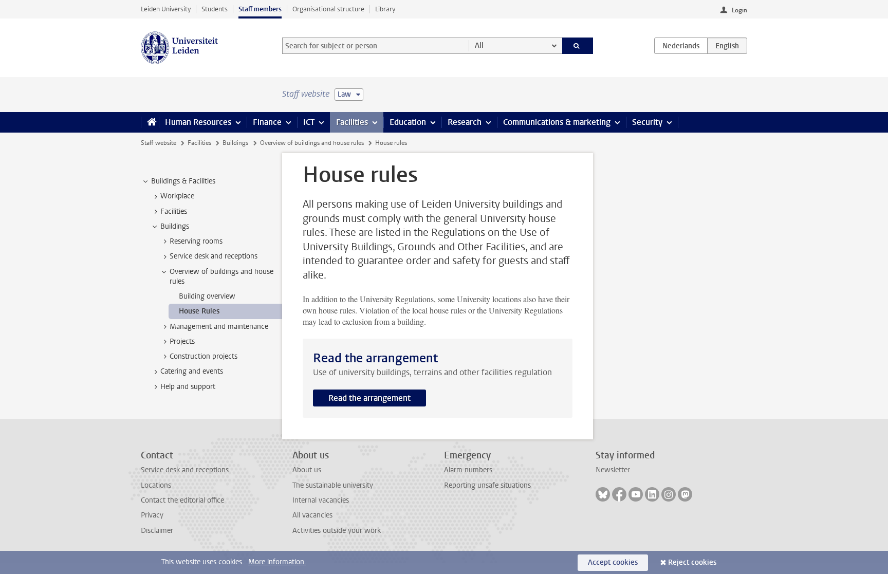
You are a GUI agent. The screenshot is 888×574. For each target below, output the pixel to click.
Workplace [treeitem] (177, 196)
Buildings (235, 143)
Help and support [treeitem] (187, 387)
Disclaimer (157, 530)
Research (465, 122)
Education (408, 122)
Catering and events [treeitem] (191, 371)
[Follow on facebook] (619, 494)
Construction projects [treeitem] (203, 356)
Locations (156, 485)
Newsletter (613, 470)
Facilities (352, 122)
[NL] (681, 46)
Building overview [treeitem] (207, 296)
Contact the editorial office (182, 500)
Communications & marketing (556, 122)
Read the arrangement (369, 398)
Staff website (158, 143)
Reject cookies (692, 562)
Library (385, 9)
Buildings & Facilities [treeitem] (183, 181)
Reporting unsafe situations (487, 485)
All (479, 45)
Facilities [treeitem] (173, 211)
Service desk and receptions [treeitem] (213, 256)
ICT (308, 122)
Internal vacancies (320, 500)
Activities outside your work (336, 530)
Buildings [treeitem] (174, 226)
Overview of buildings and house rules (312, 143)
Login (739, 10)
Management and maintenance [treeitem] (219, 326)
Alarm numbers (468, 470)
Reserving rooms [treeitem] (196, 241)
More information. (277, 562)
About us (306, 470)
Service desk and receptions (185, 470)
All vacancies (312, 515)
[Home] (150, 122)
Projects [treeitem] (182, 341)
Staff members (260, 9)
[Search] (578, 46)
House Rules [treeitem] (199, 311)
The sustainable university (332, 485)
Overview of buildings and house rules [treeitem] (221, 276)
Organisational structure (328, 9)
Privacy (152, 515)
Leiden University (166, 9)
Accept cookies (613, 562)
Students (214, 9)
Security (647, 122)
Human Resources (198, 122)
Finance (267, 122)
